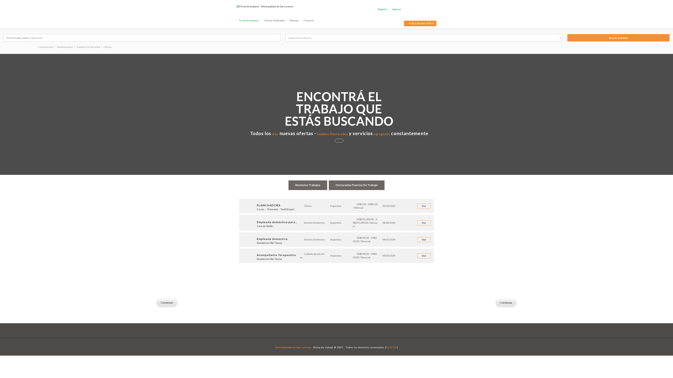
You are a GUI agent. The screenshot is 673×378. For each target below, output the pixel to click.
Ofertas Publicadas (274, 20)
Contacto (309, 20)
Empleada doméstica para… (277, 222)
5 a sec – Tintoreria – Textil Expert (275, 209)
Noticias (294, 20)
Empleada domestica (272, 238)
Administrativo (65, 47)
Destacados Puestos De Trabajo (357, 185)
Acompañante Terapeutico (276, 255)
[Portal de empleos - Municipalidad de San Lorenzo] (267, 6)
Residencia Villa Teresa (269, 242)
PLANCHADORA (268, 205)
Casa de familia (265, 226)
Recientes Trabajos (307, 185)
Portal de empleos (249, 20)
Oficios (107, 47)
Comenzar (167, 302)
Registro (382, 9)
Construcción (45, 47)
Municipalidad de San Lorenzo (293, 347)
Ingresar (396, 9)
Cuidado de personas (88, 47)
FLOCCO (391, 347)
